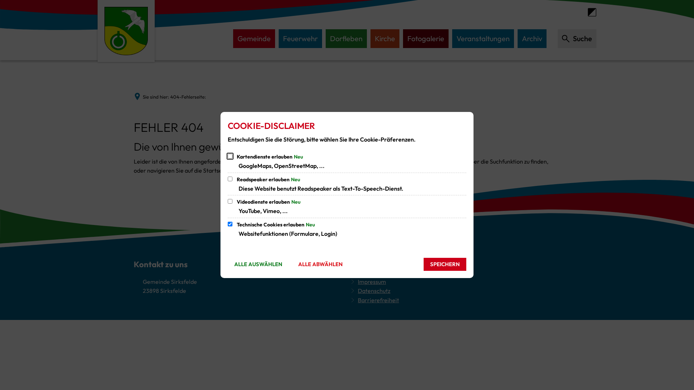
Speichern (445, 264)
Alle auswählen (258, 264)
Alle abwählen (320, 264)
